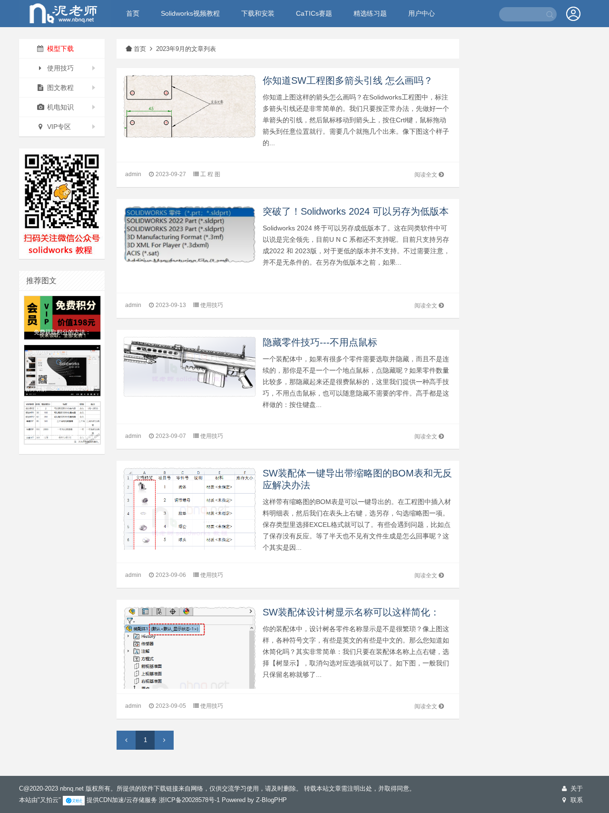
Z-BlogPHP (271, 799)
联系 (576, 799)
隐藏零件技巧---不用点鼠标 (320, 342)
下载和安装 (258, 13)
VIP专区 (58, 126)
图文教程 (59, 87)
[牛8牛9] (65, 13)
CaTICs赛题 (314, 13)
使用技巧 (59, 68)
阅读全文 (425, 174)
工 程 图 (210, 174)
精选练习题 (370, 13)
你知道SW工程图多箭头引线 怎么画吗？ (348, 80)
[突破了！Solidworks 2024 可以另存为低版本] (189, 234)
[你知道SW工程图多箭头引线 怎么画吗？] (189, 105)
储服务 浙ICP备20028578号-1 (179, 799)
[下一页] (164, 740)
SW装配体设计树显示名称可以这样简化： (351, 612)
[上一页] (126, 740)
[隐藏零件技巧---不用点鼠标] (189, 366)
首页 (132, 13)
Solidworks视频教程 (190, 13)
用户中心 (421, 13)
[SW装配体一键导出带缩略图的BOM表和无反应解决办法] (189, 520)
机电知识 (59, 107)
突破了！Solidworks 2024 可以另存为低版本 (356, 211)
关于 (576, 788)
